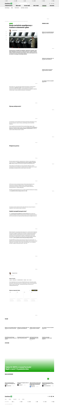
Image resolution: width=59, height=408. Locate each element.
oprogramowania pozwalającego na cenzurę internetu (20, 213)
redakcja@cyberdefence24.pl (13, 285)
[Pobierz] (6, 37)
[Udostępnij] (6, 39)
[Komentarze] (6, 33)
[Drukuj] (6, 35)
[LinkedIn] (51, 396)
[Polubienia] (6, 31)
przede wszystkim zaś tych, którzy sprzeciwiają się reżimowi (23, 237)
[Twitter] (48, 396)
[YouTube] (53, 396)
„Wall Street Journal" (18, 87)
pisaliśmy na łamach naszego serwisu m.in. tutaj (19, 190)
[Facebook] (50, 396)
